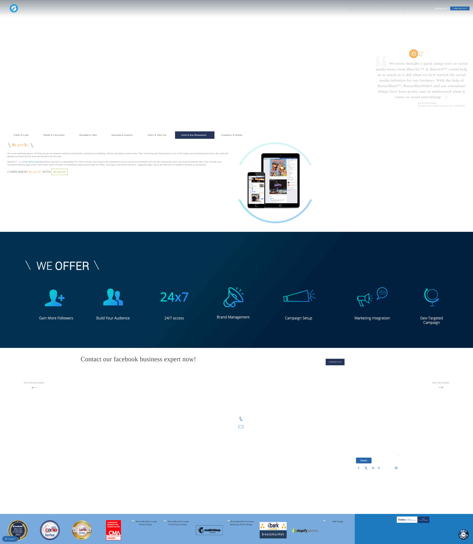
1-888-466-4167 (460, 8)
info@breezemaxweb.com (256, 427)
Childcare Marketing (12, 422)
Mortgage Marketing (12, 462)
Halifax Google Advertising (133, 418)
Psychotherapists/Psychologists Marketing (21, 486)
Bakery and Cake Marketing (15, 410)
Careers (426, 8)
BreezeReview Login (253, 472)
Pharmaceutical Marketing (14, 474)
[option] (17, 530)
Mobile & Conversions (54, 135)
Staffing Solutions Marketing (16, 498)
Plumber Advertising (12, 482)
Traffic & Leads (21, 135)
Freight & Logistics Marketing (16, 442)
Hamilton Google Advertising (134, 422)
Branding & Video (88, 135)
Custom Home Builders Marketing (18, 430)
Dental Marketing (10, 434)
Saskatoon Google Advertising (134, 474)
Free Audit (401, 8)
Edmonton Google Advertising (134, 414)
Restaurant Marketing (12, 494)
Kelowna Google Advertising (133, 426)
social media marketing (33, 162)
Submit (363, 460)
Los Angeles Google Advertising (135, 442)
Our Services (370, 8)
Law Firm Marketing (12, 458)
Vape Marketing (10, 502)
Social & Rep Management (193, 135)
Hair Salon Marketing (12, 446)
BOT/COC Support (253, 445)
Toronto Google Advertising (133, 482)
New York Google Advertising (134, 454)
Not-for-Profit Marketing (14, 470)
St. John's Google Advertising (134, 478)
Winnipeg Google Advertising (134, 494)
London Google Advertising (133, 438)
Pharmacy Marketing (12, 478)
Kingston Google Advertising (134, 430)
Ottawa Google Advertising (133, 462)
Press (414, 8)
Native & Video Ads (157, 135)
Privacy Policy (127, 502)
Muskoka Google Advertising (134, 450)
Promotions (253, 438)
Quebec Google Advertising (133, 466)
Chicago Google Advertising (133, 410)
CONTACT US (335, 362)
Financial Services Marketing (16, 438)
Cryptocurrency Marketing (14, 426)
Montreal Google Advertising (133, 446)
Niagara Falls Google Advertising (135, 458)
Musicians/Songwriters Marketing (18, 466)
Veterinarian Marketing (13, 506)
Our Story (353, 8)
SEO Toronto (126, 498)
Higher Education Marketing (15, 450)
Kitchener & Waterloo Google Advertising (139, 434)
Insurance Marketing (12, 454)
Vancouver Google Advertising (134, 486)
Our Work (386, 8)
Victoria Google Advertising (133, 490)
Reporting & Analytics (122, 135)
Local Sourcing (253, 452)
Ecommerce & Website (232, 135)
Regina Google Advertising (133, 470)
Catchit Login (253, 465)
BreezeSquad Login (253, 459)
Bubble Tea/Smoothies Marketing (17, 414)
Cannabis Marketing (12, 418)
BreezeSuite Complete (253, 479)
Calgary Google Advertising (133, 406)
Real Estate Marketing (13, 490)
